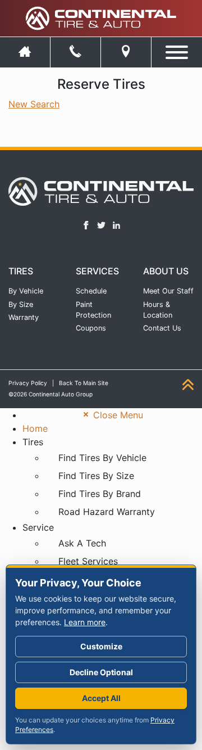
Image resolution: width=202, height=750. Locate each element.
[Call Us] (75, 52)
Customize (101, 646)
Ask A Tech (82, 543)
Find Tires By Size (96, 475)
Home (35, 428)
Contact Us (162, 328)
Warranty (23, 317)
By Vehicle (25, 291)
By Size (20, 304)
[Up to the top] (188, 384)
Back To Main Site (83, 382)
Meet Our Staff (168, 291)
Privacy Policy (27, 382)
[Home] (25, 52)
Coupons (91, 328)
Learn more (84, 622)
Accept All (101, 698)
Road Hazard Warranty (106, 511)
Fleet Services (88, 561)
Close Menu (116, 415)
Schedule (91, 291)
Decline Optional (101, 672)
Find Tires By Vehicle (102, 457)
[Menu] (177, 49)
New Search (33, 104)
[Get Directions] (126, 52)
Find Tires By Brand (99, 493)
